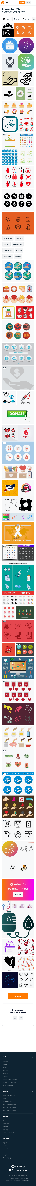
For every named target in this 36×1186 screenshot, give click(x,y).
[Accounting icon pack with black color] (26, 553)
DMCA (4, 1098)
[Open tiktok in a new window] (20, 1170)
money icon (19, 238)
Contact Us (6, 1123)
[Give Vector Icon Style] (26, 62)
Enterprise (6, 1070)
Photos (27, 19)
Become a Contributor (9, 1133)
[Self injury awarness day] (18, 533)
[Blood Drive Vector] (8, 649)
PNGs (17, 19)
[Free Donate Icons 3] (18, 631)
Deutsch (5, 1152)
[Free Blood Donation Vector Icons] (18, 453)
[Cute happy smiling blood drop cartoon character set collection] (8, 612)
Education (5, 1073)
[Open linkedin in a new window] (15, 1170)
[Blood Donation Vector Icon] (6, 906)
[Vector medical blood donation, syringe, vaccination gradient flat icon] (25, 398)
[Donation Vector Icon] (8, 30)
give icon (18, 256)
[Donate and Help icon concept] (10, 963)
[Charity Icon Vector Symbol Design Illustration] (8, 93)
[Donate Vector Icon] (26, 45)
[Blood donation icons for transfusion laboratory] (26, 124)
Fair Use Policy (25, 1180)
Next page (18, 996)
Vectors (8, 19)
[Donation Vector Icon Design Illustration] (10, 849)
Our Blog (5, 1130)
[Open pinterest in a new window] (18, 1170)
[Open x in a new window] (23, 1170)
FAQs (4, 1120)
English (5, 1143)
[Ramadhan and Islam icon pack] (25, 612)
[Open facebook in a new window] (10, 1170)
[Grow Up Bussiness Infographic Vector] (18, 668)
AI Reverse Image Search (10, 1079)
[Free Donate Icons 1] (18, 223)
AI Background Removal (9, 1082)
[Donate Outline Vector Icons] (25, 312)
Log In (28, 2)
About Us (5, 1126)
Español (5, 1146)
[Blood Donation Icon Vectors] (18, 691)
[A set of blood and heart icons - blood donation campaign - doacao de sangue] (10, 433)
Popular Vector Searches (9, 1104)
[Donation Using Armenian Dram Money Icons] (18, 108)
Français (5, 1155)
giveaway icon (8, 238)
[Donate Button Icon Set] (18, 354)
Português (5, 1149)
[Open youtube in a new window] (26, 1170)
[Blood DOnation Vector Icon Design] (18, 924)
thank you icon (17, 244)
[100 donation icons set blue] (10, 157)
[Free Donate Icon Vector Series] (18, 760)
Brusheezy (6, 1061)
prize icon (19, 250)
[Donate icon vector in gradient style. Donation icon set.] (22, 517)
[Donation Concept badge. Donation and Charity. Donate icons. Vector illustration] (26, 488)
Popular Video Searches (9, 1110)
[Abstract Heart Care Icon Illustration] (9, 398)
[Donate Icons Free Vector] (18, 783)
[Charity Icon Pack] (18, 598)
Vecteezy (5, 1064)
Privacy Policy (17, 1180)
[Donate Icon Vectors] (18, 331)
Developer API (7, 1076)
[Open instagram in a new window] (12, 1170)
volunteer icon (8, 250)
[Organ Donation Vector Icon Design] (10, 124)
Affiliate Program (7, 1101)
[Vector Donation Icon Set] (24, 30)
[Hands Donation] (18, 378)
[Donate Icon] (18, 294)
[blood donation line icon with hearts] (10, 980)
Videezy (5, 1067)
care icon (6, 244)
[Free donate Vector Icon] (18, 714)
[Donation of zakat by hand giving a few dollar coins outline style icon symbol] (26, 78)
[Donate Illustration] (18, 737)
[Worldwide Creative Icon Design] (8, 312)
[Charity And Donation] (18, 807)
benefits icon (7, 256)
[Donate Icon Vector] (18, 200)
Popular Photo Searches (9, 1107)
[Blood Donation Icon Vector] (18, 177)
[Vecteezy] (2, 2)
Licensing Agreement (9, 1095)
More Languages (7, 1158)
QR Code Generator (8, 1085)
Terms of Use (9, 1180)
